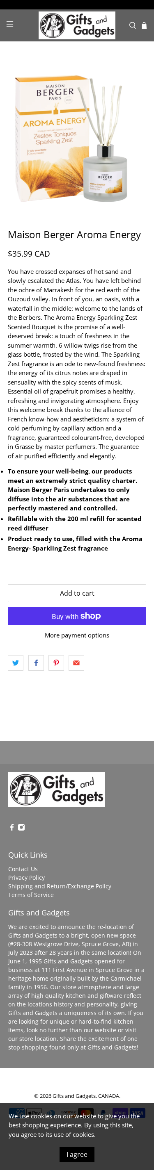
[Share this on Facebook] (36, 663)
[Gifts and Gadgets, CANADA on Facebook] (12, 829)
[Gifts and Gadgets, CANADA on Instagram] (21, 829)
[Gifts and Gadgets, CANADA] (77, 25)
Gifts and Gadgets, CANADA (86, 1096)
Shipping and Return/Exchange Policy (59, 886)
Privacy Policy (26, 877)
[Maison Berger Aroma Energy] (77, 135)
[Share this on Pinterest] (56, 663)
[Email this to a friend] (76, 663)
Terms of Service (31, 895)
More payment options (77, 635)
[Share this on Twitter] (15, 663)
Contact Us (23, 869)
